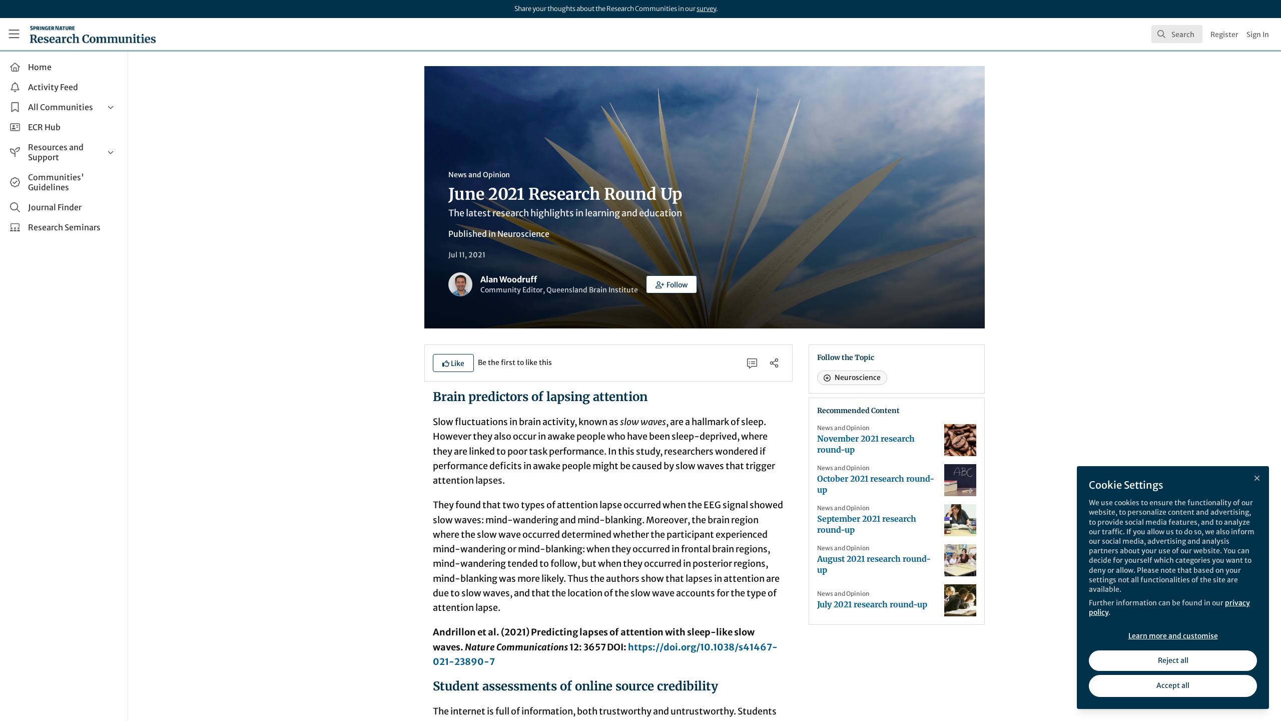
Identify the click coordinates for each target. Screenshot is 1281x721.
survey (706, 9)
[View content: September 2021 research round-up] (960, 520)
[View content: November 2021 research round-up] (960, 440)
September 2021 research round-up (866, 524)
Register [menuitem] (1224, 34)
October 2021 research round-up (875, 484)
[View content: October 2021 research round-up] (960, 480)
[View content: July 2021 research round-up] (960, 600)
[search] (1176, 34)
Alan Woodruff (508, 279)
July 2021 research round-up (872, 604)
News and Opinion (479, 174)
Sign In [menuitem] (1257, 34)
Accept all (1172, 685)
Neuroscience (523, 234)
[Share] (774, 363)
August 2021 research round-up (874, 564)
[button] (671, 284)
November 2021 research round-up (866, 444)
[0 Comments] (752, 363)
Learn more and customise (1173, 635)
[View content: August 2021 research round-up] (960, 560)
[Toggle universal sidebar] (14, 34)
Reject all (1173, 660)
